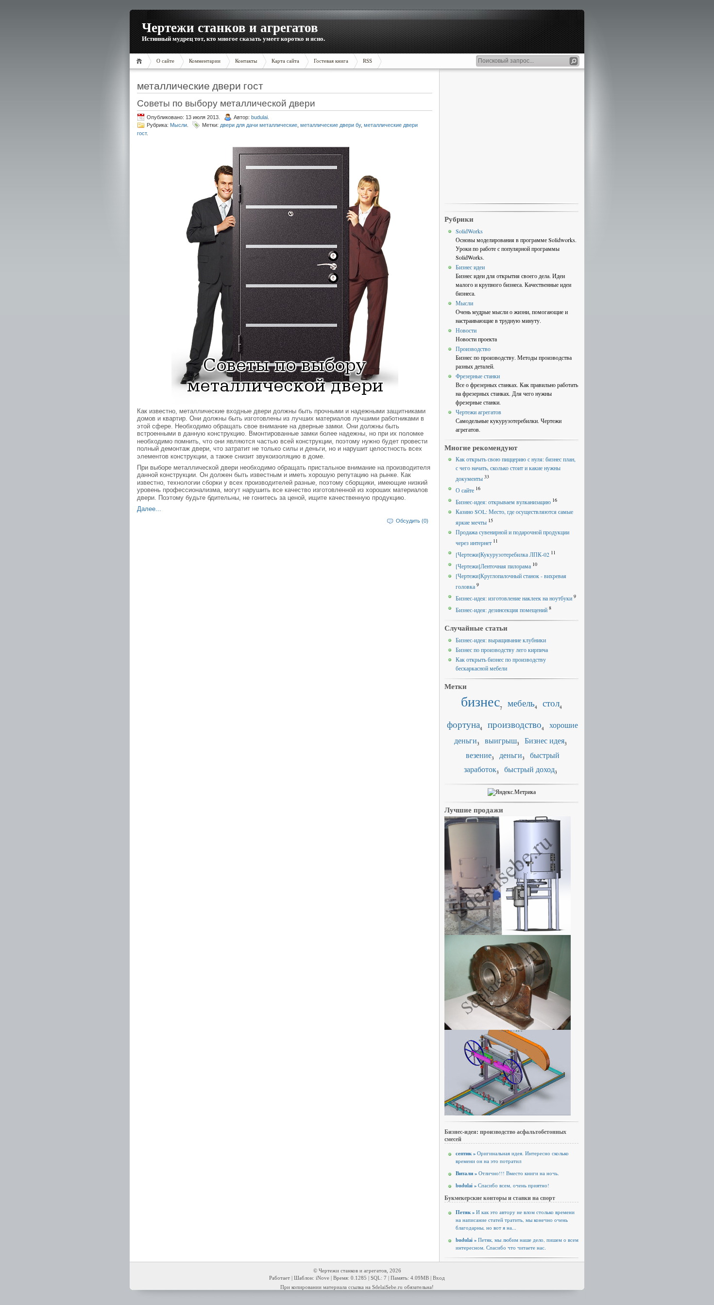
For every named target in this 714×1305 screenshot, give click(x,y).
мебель (521, 703)
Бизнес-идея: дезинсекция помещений (501, 610)
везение (479, 755)
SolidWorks (469, 231)
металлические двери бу (330, 125)
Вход (439, 1278)
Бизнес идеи (470, 267)
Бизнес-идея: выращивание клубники (501, 640)
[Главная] (141, 61)
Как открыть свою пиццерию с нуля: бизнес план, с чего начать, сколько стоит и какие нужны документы (516, 468)
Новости (466, 330)
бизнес (480, 701)
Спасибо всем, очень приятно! (502, 1185)
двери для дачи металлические (258, 125)
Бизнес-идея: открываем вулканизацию (503, 502)
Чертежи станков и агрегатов (230, 27)
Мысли (178, 125)
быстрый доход (529, 769)
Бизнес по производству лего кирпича (502, 649)
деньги (510, 755)
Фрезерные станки (478, 376)
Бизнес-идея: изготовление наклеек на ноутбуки (514, 598)
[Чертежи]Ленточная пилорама (493, 566)
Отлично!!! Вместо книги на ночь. (507, 1173)
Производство (473, 349)
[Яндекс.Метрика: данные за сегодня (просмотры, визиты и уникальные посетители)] (512, 792)
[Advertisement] (511, 136)
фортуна (463, 724)
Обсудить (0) (412, 521)
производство (515, 724)
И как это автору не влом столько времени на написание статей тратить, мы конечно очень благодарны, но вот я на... (515, 1220)
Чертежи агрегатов (478, 412)
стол (551, 703)
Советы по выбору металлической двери (226, 103)
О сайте (465, 490)
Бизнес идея (544, 740)
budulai (259, 117)
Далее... (149, 508)
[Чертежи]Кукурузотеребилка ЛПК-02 (502, 554)
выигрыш (501, 740)
